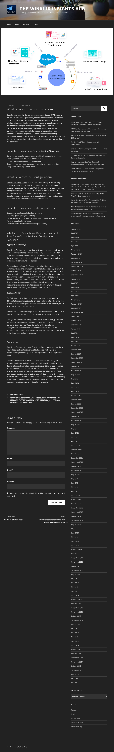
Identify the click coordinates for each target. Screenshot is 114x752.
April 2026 (75, 246)
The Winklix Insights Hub (52, 8)
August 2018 (75, 624)
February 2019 (76, 599)
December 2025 (77, 262)
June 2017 (74, 683)
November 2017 (77, 662)
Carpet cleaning (76, 213)
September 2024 (77, 325)
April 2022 (74, 441)
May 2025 (74, 291)
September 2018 (77, 620)
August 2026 (75, 229)
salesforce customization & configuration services (33, 400)
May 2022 (74, 437)
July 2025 (74, 283)
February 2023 (76, 400)
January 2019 (76, 604)
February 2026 (76, 254)
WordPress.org (76, 727)
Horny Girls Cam (77, 200)
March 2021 (75, 495)
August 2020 (76, 524)
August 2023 (75, 375)
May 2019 (74, 587)
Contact (37, 24)
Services (26, 24)
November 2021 (77, 462)
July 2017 (74, 678)
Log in (73, 714)
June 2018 (75, 633)
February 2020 (76, 549)
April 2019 (74, 591)
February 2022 (76, 450)
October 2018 (76, 616)
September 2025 (77, 275)
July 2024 (74, 333)
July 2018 (74, 629)
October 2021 (76, 466)
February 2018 (76, 649)
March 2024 (75, 346)
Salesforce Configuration (17, 183)
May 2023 (74, 387)
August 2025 (75, 279)
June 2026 (75, 237)
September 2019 (77, 570)
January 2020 (76, 554)
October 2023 (76, 366)
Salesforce (11, 115)
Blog (17, 24)
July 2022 (74, 429)
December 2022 (77, 408)
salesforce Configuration (22, 397)
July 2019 (74, 579)
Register (74, 710)
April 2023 (75, 391)
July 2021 (74, 479)
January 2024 (76, 354)
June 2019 (75, 583)
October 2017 (76, 666)
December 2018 (77, 608)
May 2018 (74, 637)
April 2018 (74, 641)
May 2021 (74, 487)
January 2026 (76, 258)
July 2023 (74, 379)
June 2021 (74, 483)
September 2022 (77, 420)
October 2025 (76, 271)
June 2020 (75, 533)
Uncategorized (17, 394)
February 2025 (76, 304)
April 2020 (75, 541)
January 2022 (76, 454)
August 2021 (75, 475)
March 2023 (75, 395)
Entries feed (75, 718)
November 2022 (77, 412)
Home (9, 24)
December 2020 (77, 508)
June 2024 (75, 337)
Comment (12, 428)
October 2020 (76, 516)
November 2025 (77, 266)
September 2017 (77, 670)
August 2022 (75, 425)
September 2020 (77, 520)
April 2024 (75, 341)
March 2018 (75, 645)
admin (27, 106)
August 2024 (75, 329)
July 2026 (74, 233)
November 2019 (77, 562)
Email (10, 470)
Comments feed (77, 722)
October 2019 (76, 566)
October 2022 (76, 416)
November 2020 (77, 512)
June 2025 (75, 287)
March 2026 (75, 250)
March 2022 (75, 445)
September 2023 (77, 370)
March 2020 (75, 545)
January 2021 (76, 504)
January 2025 (76, 308)
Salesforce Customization (17, 347)
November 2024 (77, 316)
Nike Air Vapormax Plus (79, 207)
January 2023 (76, 404)
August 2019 (75, 574)
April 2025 (75, 296)
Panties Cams (76, 193)
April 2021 (74, 491)
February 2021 (76, 499)
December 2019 (77, 558)
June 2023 (75, 383)
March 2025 (75, 300)
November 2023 (77, 362)
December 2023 (77, 358)
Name (10, 458)
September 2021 (77, 470)
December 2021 (77, 458)
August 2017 (75, 674)
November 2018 (77, 612)
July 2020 (74, 529)
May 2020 (75, 537)
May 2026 (74, 241)
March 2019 (75, 595)
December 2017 (77, 658)
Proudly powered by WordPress (17, 747)
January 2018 (76, 653)
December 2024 (77, 312)
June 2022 (75, 433)
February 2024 (76, 350)
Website (10, 482)
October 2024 (76, 321)
